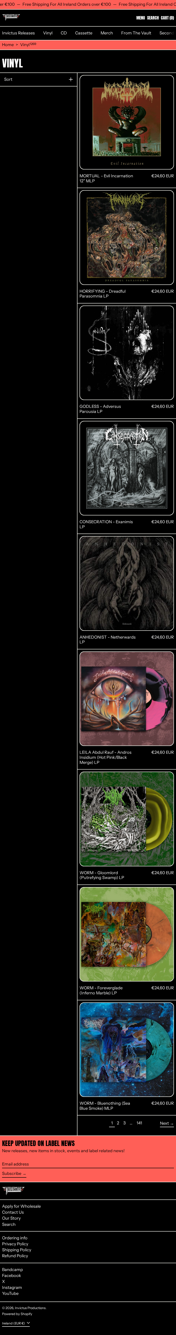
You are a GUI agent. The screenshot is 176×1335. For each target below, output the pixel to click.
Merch (107, 33)
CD (64, 33)
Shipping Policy (16, 1249)
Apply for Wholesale (21, 1206)
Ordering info (15, 1237)
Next (164, 1123)
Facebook (11, 1275)
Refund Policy (15, 1255)
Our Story (11, 1218)
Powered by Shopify (17, 1314)
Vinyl (47, 33)
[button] (153, 18)
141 (140, 1123)
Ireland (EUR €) (14, 1323)
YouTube (10, 1293)
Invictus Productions (30, 1308)
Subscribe (11, 1173)
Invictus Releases (18, 33)
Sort (8, 79)
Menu (140, 18)
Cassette (83, 33)
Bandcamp (12, 1269)
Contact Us (13, 1212)
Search (9, 1224)
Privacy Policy (15, 1243)
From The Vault (136, 33)
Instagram (12, 1287)
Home (8, 44)
